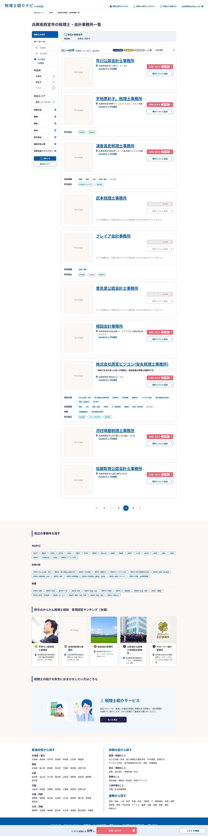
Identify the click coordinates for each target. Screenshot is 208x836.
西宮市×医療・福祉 (96, 595)
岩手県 (50, 759)
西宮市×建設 (37, 591)
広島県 (58, 797)
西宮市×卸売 (76, 591)
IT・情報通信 (157, 801)
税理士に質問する (170, 6)
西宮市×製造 (50, 591)
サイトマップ (56, 825)
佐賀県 (42, 810)
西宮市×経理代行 (100, 572)
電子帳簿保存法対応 (133, 762)
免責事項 (86, 825)
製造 (116, 801)
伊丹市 (86, 553)
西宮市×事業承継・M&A (41, 576)
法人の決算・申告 (116, 759)
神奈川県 (82, 768)
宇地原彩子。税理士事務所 (119, 98)
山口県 (65, 797)
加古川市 (104, 553)
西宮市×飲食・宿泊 (90, 591)
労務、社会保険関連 (117, 789)
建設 (111, 801)
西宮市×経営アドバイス (117, 576)
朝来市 (64, 557)
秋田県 (65, 759)
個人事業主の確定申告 (135, 759)
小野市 (163, 553)
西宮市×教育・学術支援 (41, 595)
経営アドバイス (140, 780)
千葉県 (65, 768)
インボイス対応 (115, 762)
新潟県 (35, 776)
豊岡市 (94, 553)
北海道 (35, 759)
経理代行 (161, 759)
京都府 (42, 789)
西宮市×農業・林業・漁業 (77, 595)
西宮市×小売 (63, 591)
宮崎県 (73, 810)
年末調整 (151, 759)
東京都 (73, 768)
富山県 (42, 776)
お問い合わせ (114, 830)
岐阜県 (81, 776)
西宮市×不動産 (106, 591)
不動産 (146, 801)
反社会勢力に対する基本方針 (133, 825)
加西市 (35, 557)
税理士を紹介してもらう (145, 6)
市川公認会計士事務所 (115, 60)
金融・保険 (169, 801)
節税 (145, 762)
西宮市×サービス (59, 595)
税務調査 (153, 762)
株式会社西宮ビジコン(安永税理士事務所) (132, 364)
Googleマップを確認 (108, 68)
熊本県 (58, 810)
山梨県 (65, 776)
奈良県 (58, 789)
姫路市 (44, 553)
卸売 (128, 801)
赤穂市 (113, 553)
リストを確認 (192, 830)
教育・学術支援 (123, 804)
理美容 (112, 804)
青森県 (42, 759)
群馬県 (50, 768)
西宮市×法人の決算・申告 (42, 572)
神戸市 (35, 553)
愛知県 (35, 780)
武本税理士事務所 (111, 198)
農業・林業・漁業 (149, 804)
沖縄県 (90, 810)
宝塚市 (129, 553)
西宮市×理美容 (156, 591)
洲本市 (69, 553)
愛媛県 (88, 797)
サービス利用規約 (100, 825)
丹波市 (55, 557)
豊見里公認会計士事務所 (117, 288)
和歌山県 (82, 789)
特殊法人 (113, 808)
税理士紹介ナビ (39, 13)
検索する (46, 158)
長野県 (73, 776)
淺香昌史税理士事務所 (115, 145)
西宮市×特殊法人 (113, 595)
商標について (114, 825)
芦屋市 (77, 553)
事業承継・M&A (131, 771)
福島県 (81, 759)
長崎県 (50, 810)
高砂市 (146, 553)
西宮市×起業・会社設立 (161, 572)
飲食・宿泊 (137, 801)
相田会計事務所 (109, 326)
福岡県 (35, 810)
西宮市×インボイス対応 (118, 572)
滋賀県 (73, 789)
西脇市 (121, 553)
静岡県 (88, 776)
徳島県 (73, 797)
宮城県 (58, 759)
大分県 (65, 810)
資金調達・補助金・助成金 (120, 780)
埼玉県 (58, 768)
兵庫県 (51, 13)
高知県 (35, 801)
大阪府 (35, 789)
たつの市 (73, 557)
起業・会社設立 (115, 771)
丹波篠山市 (45, 557)
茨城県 (35, 768)
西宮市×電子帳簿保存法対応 (139, 572)
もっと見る (112, 719)
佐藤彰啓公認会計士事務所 (119, 468)
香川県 (81, 797)
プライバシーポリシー (72, 825)
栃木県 (42, 768)
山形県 (73, 759)
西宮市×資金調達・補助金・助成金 (93, 576)
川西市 (155, 553)
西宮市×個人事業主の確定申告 (65, 572)
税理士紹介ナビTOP (120, 6)
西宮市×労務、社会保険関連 (138, 576)
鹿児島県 (82, 810)
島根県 (42, 797)
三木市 (138, 553)
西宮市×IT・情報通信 (123, 591)
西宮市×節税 (58, 576)
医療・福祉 (164, 804)
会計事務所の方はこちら (191, 6)
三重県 (65, 789)
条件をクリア (45, 164)
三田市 (172, 553)
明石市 (61, 553)
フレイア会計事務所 (113, 236)
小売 (122, 801)
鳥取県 (35, 797)
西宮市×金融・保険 (140, 591)
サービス (136, 804)
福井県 (58, 776)
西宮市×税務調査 (72, 576)
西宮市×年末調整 (85, 572)
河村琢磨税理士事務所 (115, 430)
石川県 (50, 776)
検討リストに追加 (160, 73)
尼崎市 (52, 553)
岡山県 (50, 797)
